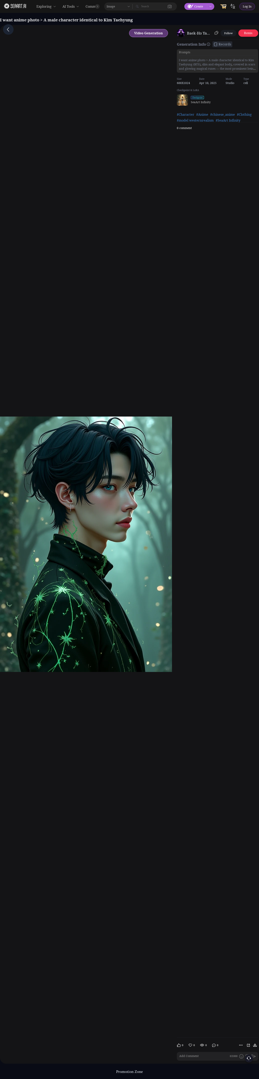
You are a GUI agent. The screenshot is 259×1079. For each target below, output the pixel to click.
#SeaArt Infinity (228, 120)
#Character (185, 114)
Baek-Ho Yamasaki (200, 33)
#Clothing (244, 114)
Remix (248, 33)
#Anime (202, 114)
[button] (169, 6)
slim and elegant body (216, 64)
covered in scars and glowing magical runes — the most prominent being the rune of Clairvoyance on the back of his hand (217, 68)
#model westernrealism (195, 120)
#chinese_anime (222, 114)
